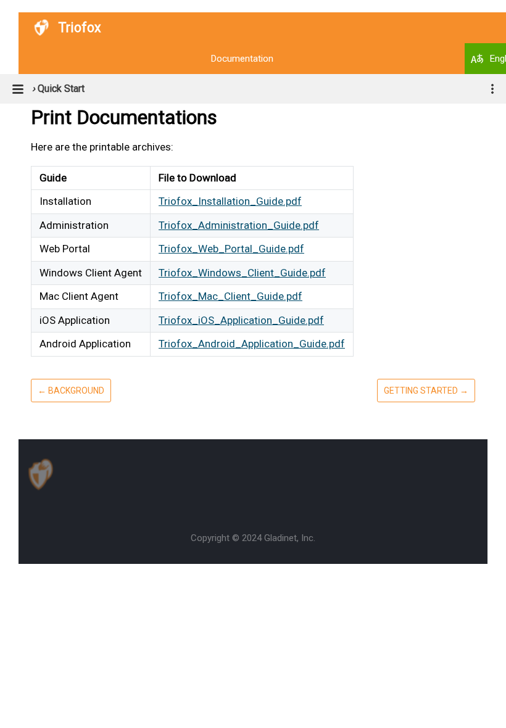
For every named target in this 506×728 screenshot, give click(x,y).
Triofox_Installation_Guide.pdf (230, 201)
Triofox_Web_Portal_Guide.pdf (231, 248)
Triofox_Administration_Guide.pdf (239, 225)
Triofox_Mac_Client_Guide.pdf (230, 296)
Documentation (241, 58)
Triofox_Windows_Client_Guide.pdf (242, 273)
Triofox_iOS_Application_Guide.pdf (241, 320)
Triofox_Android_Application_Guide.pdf (252, 343)
